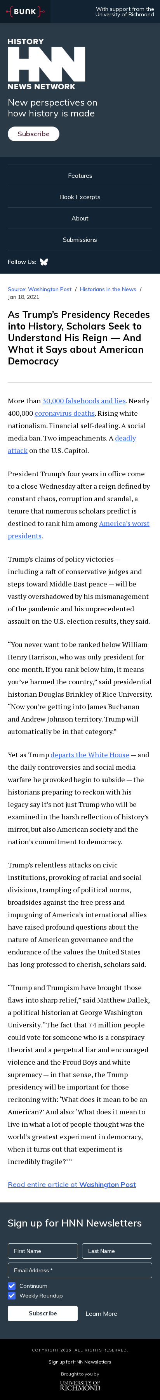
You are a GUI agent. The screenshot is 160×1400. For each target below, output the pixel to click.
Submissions (80, 239)
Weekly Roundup (41, 1295)
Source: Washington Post (39, 289)
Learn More (101, 1313)
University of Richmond (125, 14)
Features (80, 175)
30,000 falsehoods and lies (84, 400)
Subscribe (33, 133)
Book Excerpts (80, 197)
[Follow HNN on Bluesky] (44, 262)
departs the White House (89, 754)
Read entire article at (72, 1184)
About (80, 218)
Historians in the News (108, 289)
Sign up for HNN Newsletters (80, 1362)
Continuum (33, 1285)
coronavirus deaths (65, 413)
